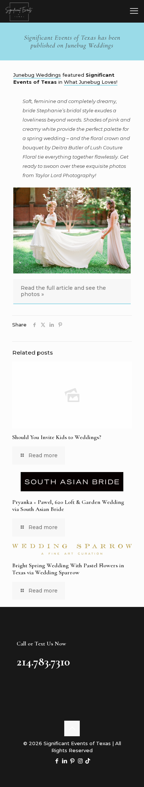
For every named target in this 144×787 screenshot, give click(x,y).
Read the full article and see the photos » (63, 291)
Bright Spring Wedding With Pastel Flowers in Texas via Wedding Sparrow (68, 569)
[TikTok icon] (87, 760)
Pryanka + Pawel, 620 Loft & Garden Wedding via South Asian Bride (68, 505)
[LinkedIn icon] (65, 760)
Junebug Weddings (37, 75)
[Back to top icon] (72, 728)
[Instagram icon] (80, 760)
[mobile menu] (134, 11)
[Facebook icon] (57, 760)
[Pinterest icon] (72, 760)
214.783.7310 (43, 661)
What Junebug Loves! (90, 82)
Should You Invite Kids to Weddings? (56, 437)
